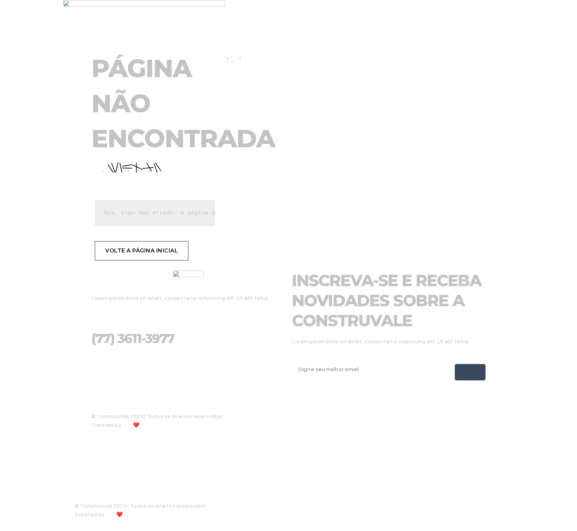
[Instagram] (188, 379)
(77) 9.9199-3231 (109, 365)
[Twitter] (188, 394)
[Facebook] (188, 387)
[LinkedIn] (188, 401)
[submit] (470, 372)
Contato (559, 13)
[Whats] (288, 476)
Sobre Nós (438, 13)
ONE (127, 425)
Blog (529, 13)
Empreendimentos (487, 13)
